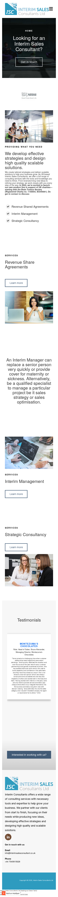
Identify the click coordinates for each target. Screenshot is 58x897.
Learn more (16, 282)
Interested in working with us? (29, 754)
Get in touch (29, 62)
